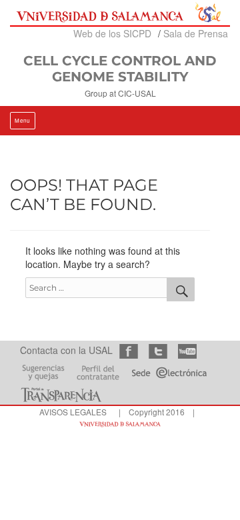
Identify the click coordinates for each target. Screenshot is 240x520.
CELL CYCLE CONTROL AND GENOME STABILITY (120, 69)
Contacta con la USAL (66, 350)
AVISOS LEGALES (73, 411)
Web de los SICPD (112, 33)
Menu (23, 120)
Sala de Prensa (195, 33)
